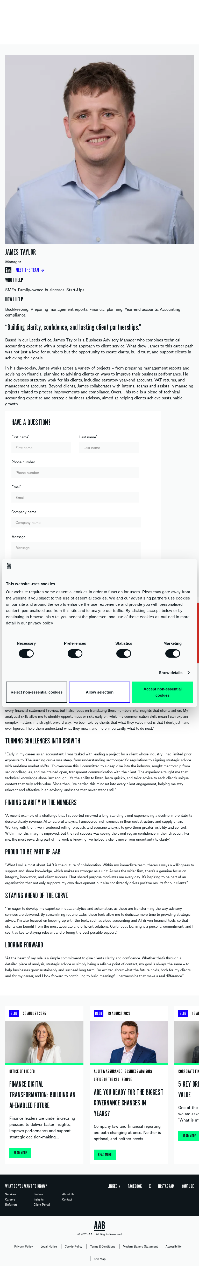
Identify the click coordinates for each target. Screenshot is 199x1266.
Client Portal (42, 1204)
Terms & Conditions (102, 1246)
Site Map (99, 1258)
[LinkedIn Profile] (8, 270)
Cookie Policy (73, 1246)
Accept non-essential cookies (163, 692)
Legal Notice (49, 1246)
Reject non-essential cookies (36, 692)
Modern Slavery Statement (140, 1246)
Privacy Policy (23, 1246)
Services (10, 1194)
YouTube (188, 1186)
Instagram (166, 1186)
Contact (67, 1199)
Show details (170, 672)
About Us (68, 1194)
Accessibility (174, 1246)
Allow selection (99, 692)
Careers (10, 1199)
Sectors (38, 1194)
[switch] (75, 653)
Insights (39, 1199)
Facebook (135, 1186)
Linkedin (114, 1186)
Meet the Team (27, 270)
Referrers (11, 1204)
